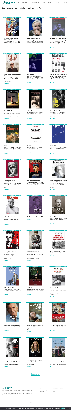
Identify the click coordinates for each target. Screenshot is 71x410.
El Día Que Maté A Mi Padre (56, 323)
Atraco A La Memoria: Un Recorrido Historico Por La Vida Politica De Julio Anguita (58, 253)
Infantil (50, 2)
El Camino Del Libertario (55, 110)
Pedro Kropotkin (30, 74)
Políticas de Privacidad (58, 388)
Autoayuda (65, 2)
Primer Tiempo (7, 323)
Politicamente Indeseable (32, 358)
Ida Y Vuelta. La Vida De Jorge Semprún (58, 74)
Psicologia (57, 2)
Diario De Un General (54, 216)
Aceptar (63, 408)
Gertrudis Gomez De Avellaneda (34, 110)
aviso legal (55, 390)
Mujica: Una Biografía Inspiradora (34, 38)
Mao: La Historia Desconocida (33, 180)
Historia (44, 2)
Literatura (25, 2)
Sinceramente (53, 145)
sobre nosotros (43, 390)
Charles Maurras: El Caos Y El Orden (58, 38)
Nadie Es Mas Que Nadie (9, 287)
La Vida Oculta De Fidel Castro (33, 323)
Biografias (5, 17)
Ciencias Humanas (35, 2)
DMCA (54, 391)
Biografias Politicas (13, 17)
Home (41, 388)
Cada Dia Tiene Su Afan (32, 287)
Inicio (19, 2)
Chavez (5, 145)
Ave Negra (29, 145)
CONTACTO (42, 391)
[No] (69, 408)
